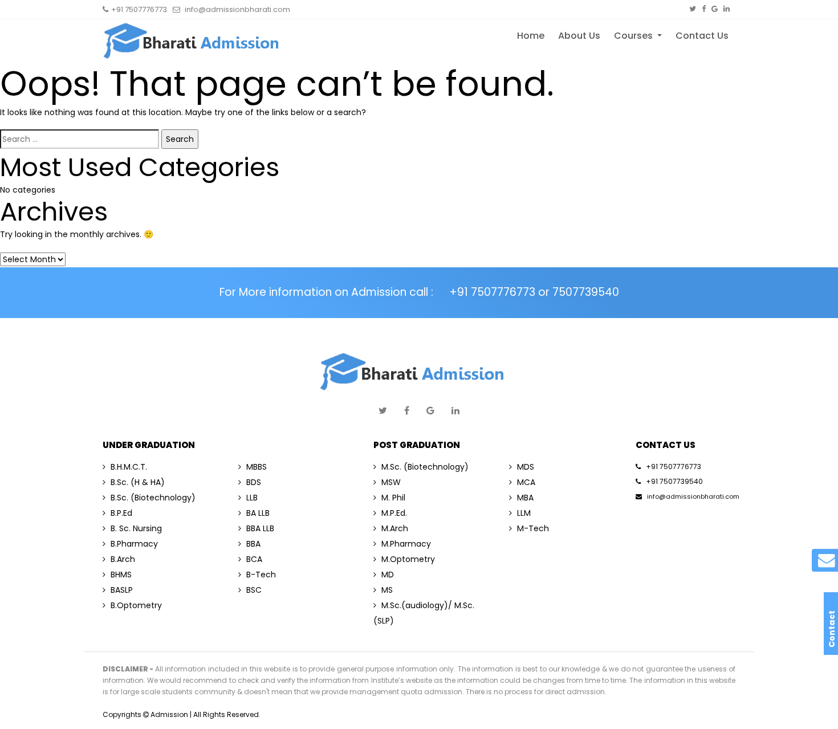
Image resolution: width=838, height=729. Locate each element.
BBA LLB (260, 528)
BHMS (121, 574)
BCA (254, 559)
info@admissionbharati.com (693, 496)
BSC (254, 590)
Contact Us (702, 35)
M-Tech (533, 528)
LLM (524, 513)
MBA (525, 497)
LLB (252, 497)
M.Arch (394, 528)
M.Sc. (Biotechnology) (425, 467)
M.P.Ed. (394, 513)
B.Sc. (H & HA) (138, 482)
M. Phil (393, 497)
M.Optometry (408, 559)
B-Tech (261, 574)
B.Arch (123, 559)
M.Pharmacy (406, 543)
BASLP (122, 590)
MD (387, 574)
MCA (526, 482)
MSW (391, 482)
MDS (525, 467)
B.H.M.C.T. (129, 467)
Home (530, 35)
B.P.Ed (121, 513)
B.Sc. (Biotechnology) (153, 497)
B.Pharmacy (134, 543)
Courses (634, 35)
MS (387, 590)
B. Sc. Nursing (136, 528)
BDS (253, 482)
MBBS (256, 467)
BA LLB (258, 513)
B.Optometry (136, 605)
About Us (579, 35)
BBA (253, 543)
